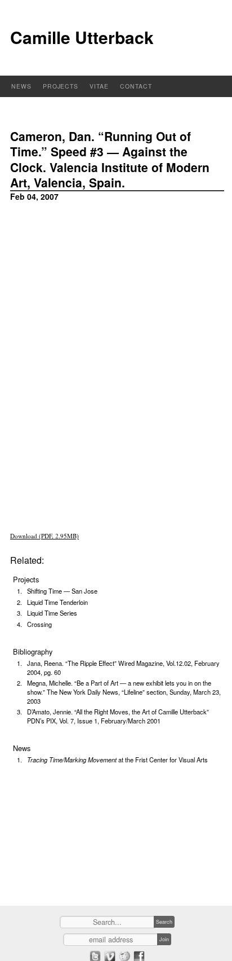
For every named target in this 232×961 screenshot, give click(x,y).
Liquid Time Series (52, 612)
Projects (61, 86)
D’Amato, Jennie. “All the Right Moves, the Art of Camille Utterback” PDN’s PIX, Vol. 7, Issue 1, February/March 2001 (118, 716)
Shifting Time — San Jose (62, 590)
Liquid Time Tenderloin (57, 602)
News (21, 86)
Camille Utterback (82, 37)
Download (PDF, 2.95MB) (44, 536)
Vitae (99, 86)
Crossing (39, 624)
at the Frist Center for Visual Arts (117, 759)
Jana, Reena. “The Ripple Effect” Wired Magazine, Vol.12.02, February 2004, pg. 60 (123, 668)
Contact (136, 86)
